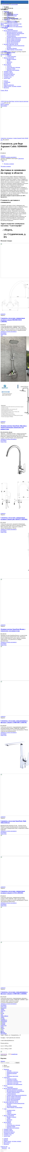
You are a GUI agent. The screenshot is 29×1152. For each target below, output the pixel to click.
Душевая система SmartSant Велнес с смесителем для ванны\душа (13, 630)
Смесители (8, 51)
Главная (3, 51)
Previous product (5, 54)
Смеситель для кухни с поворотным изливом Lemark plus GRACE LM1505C (14, 518)
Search (17, 1062)
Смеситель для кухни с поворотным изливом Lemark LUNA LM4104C (13, 892)
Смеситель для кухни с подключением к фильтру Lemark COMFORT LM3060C (14, 992)
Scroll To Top (4, 1146)
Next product (4, 105)
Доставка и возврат (9, 163)
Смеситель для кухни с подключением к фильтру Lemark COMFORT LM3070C (14, 721)
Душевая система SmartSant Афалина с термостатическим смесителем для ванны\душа (14, 427)
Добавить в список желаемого (9, 157)
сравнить (3, 155)
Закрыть (3, 1061)
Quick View (4, 334)
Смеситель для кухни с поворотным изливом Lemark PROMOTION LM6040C (13, 319)
